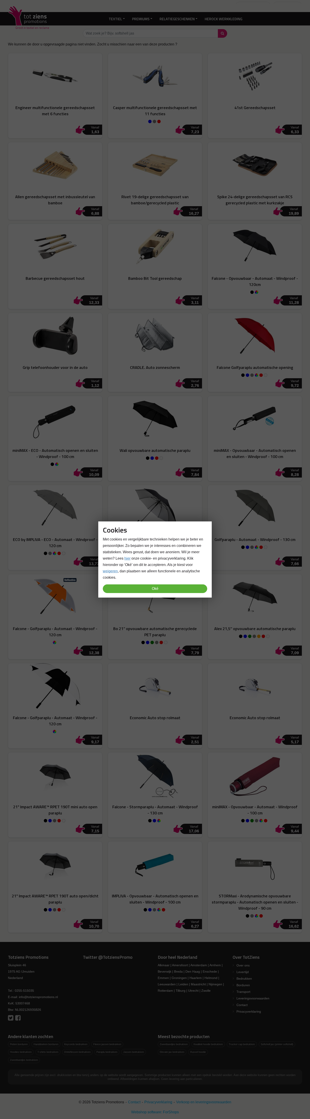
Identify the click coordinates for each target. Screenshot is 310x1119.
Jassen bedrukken (133, 1052)
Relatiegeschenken (177, 18)
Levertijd (242, 972)
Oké (155, 589)
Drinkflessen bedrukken (77, 1052)
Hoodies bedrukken (21, 1052)
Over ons (243, 965)
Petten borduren (19, 1044)
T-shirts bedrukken (47, 1052)
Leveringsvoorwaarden (252, 998)
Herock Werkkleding (223, 18)
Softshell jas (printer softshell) (277, 1044)
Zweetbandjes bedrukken (24, 1060)
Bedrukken (244, 978)
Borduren (243, 985)
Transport (243, 992)
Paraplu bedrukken (106, 1052)
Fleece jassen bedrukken (107, 1044)
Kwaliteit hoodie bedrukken (208, 1044)
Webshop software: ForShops (155, 1112)
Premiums (141, 18)
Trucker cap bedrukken (242, 1044)
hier (127, 558)
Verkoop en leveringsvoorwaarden (203, 1102)
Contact (242, 1005)
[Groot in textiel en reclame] (28, 18)
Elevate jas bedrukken (172, 1052)
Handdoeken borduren (46, 1044)
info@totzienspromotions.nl (38, 997)
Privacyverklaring (248, 1011)
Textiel (115, 18)
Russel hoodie (198, 1052)
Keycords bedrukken (75, 1044)
